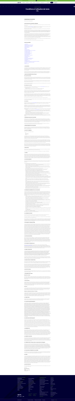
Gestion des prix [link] (19, 384)
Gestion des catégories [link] (20, 388)
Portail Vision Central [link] (53, 394)
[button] (47, 2)
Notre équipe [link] (52, 379)
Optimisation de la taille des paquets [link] (22, 383)
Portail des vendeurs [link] (42, 387)
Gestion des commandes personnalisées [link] (44, 383)
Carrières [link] (46, 0)
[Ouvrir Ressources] (39, 2)
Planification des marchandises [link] (21, 379)
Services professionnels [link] (53, 392)
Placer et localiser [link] (30, 384)
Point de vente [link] (30, 379)
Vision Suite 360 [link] (41, 396)
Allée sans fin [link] (30, 385)
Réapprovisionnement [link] (20, 382)
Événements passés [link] (53, 384)
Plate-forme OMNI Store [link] (31, 378)
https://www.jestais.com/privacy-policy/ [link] (28, 245)
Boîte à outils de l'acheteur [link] (20, 387)
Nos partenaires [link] (52, 380)
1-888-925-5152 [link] (20, 0)
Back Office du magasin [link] (31, 381)
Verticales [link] (52, 396)
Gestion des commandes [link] (31, 382)
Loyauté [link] (29, 388)
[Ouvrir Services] (35, 2)
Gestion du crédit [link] (41, 389)
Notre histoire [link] (52, 378)
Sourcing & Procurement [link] (42, 379)
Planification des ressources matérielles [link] (44, 380)
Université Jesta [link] (50, 0)
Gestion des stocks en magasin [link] (32, 383)
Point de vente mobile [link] (31, 380)
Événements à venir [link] (53, 383)
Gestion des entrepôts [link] (20, 386)
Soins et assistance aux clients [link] (54, 393)
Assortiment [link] (19, 380)
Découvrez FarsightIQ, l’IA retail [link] (32, 0)
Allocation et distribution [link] (20, 381)
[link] (74, 6)
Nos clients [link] (52, 381)
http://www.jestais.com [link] (31, 26)
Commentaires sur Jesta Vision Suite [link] (30, 395)
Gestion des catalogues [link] (42, 384)
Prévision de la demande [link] (42, 381)
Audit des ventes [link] (19, 385)
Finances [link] (41, 388)
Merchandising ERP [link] (20, 378)
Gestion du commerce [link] (42, 386)
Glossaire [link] (52, 389)
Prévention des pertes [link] (31, 386)
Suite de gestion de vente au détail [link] (21, 377)
